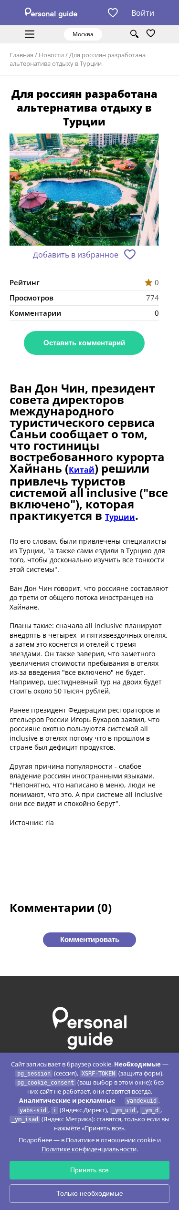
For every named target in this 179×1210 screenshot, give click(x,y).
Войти (142, 13)
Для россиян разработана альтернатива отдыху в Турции (78, 59)
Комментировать (89, 939)
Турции (120, 517)
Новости (51, 55)
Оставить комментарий (84, 343)
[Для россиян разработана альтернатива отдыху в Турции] (84, 190)
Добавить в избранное (75, 254)
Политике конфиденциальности (89, 1149)
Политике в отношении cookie (111, 1140)
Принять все (89, 1170)
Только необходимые (89, 1193)
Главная (21, 55)
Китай (82, 470)
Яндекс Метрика (67, 1119)
